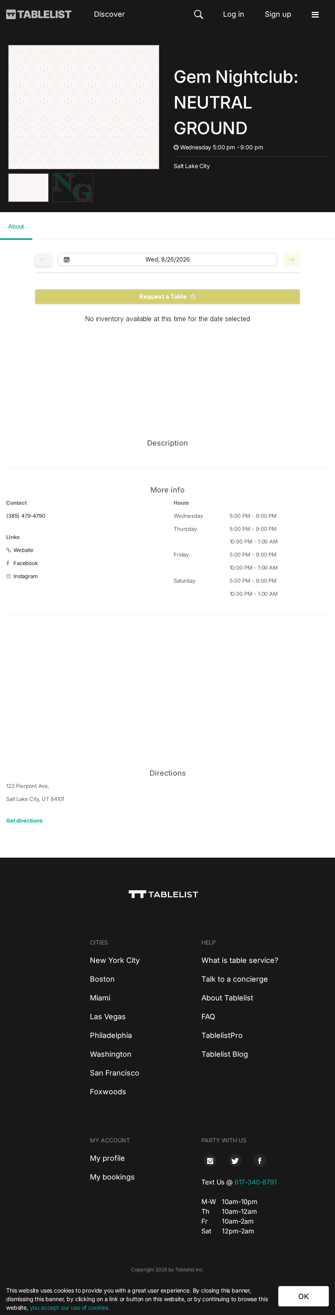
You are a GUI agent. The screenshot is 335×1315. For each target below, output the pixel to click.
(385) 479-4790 (25, 515)
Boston (102, 979)
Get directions (24, 820)
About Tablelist (227, 997)
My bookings (112, 1177)
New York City (115, 960)
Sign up (278, 14)
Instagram (25, 576)
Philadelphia (111, 1035)
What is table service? (239, 960)
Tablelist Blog (224, 1054)
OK (303, 1296)
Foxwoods (108, 1091)
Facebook (25, 563)
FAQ (208, 1016)
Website (23, 550)
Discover (109, 14)
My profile (107, 1158)
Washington (111, 1054)
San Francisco (114, 1073)
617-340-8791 (255, 1182)
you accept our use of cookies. (70, 1307)
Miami (100, 997)
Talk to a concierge (234, 979)
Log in (233, 14)
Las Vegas (108, 1016)
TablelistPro (222, 1035)
